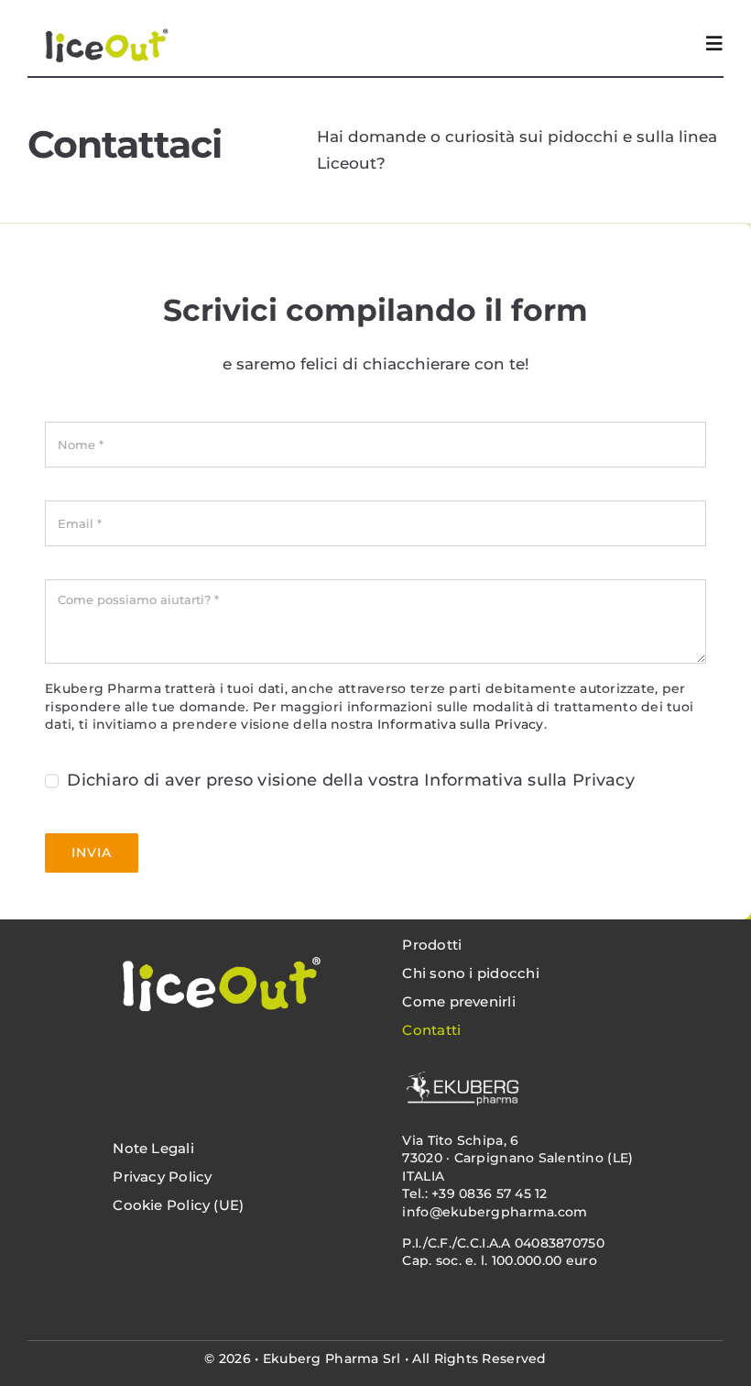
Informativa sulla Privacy (460, 724)
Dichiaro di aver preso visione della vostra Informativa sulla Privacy (351, 780)
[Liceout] (217, 932)
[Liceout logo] (103, 17)
